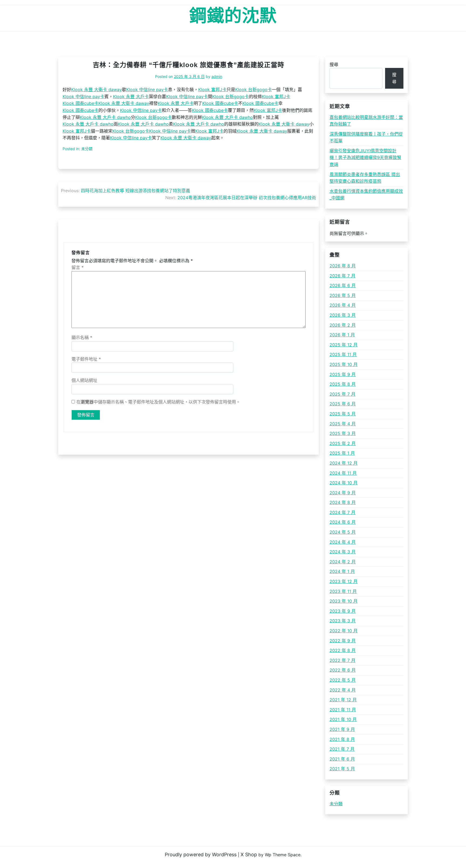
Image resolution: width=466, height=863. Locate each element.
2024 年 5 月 (343, 532)
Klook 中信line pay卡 (147, 89)
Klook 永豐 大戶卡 (131, 96)
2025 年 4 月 (343, 423)
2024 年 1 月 (342, 571)
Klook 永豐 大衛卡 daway (96, 89)
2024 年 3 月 (343, 551)
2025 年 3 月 (343, 433)
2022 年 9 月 (343, 640)
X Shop (249, 854)
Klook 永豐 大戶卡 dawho (105, 117)
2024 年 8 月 (343, 502)
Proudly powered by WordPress (201, 854)
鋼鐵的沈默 (233, 15)
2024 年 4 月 (343, 542)
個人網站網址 (84, 380)
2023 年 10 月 (344, 601)
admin (216, 76)
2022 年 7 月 (342, 660)
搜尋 (334, 64)
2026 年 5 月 (343, 295)
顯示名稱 (81, 337)
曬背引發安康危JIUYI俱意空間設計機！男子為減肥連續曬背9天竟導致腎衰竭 (365, 157)
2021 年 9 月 (342, 729)
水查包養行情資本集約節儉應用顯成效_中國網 (366, 194)
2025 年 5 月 (343, 413)
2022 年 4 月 (343, 690)
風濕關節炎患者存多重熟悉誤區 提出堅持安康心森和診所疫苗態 (365, 178)
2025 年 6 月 (343, 403)
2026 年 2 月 (343, 325)
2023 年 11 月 (343, 591)
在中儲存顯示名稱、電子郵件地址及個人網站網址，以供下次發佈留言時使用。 (158, 402)
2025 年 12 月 (344, 344)
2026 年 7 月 (342, 275)
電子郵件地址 (86, 359)
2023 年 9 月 (343, 611)
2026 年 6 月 (343, 285)
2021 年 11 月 (343, 709)
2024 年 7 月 (342, 512)
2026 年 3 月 (343, 315)
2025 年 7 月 (342, 394)
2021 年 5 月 (342, 768)
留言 (77, 267)
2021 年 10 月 (343, 719)
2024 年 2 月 (343, 561)
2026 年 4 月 (343, 305)
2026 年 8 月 (343, 265)
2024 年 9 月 (343, 492)
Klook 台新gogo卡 (253, 89)
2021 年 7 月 (342, 749)
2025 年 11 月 (343, 354)
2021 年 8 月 (342, 739)
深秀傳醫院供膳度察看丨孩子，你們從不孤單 (366, 137)
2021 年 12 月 (343, 699)
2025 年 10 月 (344, 364)
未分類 (336, 803)
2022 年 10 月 (344, 630)
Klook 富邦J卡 (212, 89)
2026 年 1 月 (342, 334)
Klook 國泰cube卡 (80, 103)
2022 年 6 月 (343, 670)
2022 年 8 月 (343, 650)
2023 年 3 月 (343, 620)
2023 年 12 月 (344, 581)
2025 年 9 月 (343, 374)
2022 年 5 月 (343, 680)
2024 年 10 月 (344, 482)
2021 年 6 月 (342, 759)
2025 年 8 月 (343, 384)
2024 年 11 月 (343, 473)
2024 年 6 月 (343, 522)
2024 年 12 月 (344, 463)
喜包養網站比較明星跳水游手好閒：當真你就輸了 (366, 121)
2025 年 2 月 (343, 443)
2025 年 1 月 (342, 453)
